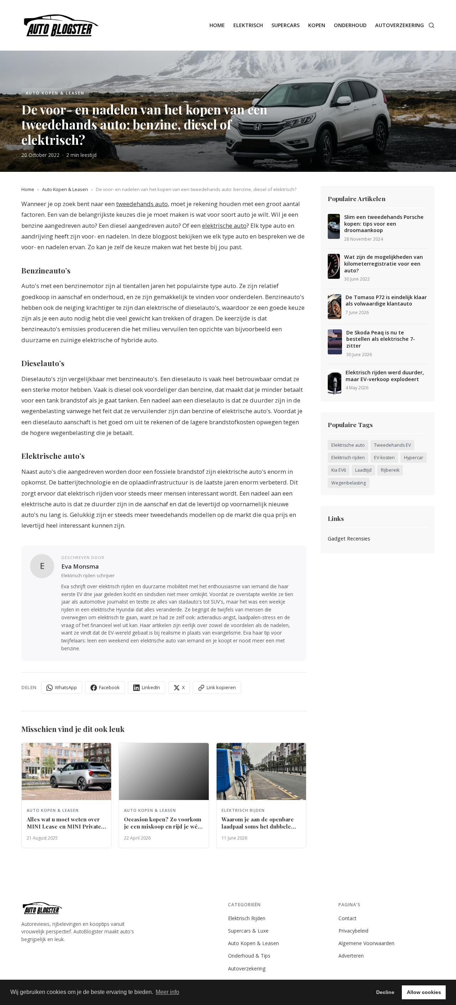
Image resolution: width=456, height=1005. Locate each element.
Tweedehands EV (392, 445)
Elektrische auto (348, 445)
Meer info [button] (167, 992)
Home (217, 25)
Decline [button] (385, 992)
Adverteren (351, 955)
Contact (347, 918)
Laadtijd (363, 470)
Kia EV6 (338, 470)
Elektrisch (248, 25)
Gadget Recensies (349, 538)
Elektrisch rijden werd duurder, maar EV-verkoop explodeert (385, 376)
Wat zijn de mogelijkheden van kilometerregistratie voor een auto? (383, 263)
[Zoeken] (431, 25)
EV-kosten (384, 458)
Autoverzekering (399, 25)
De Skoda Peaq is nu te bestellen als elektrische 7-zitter (380, 339)
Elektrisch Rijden (246, 918)
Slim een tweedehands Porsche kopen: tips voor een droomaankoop (384, 224)
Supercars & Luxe (248, 930)
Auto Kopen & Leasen (65, 189)
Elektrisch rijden (348, 458)
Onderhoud (350, 25)
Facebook (109, 687)
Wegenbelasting (348, 483)
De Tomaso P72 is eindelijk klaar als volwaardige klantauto (386, 300)
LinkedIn (151, 687)
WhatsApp (66, 687)
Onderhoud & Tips (249, 955)
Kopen (316, 25)
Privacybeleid (353, 930)
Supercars (285, 25)
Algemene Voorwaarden (366, 943)
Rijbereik (390, 470)
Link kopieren (221, 687)
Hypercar (413, 458)
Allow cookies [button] (424, 992)
